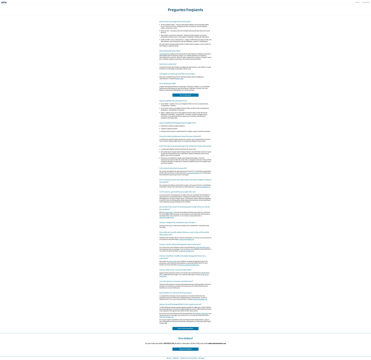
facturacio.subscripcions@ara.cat (188, 265)
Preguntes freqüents (185, 349)
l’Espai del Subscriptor (202, 247)
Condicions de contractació (188, 358)
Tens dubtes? (366, 2)
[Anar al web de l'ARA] (4, 2)
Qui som (169, 358)
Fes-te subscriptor (185, 95)
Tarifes (357, 2)
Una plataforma (164, 54)
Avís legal (201, 358)
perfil (171, 225)
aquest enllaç (169, 212)
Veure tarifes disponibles (185, 328)
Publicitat (176, 358)
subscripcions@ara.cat (194, 173)
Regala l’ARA (179, 78)
